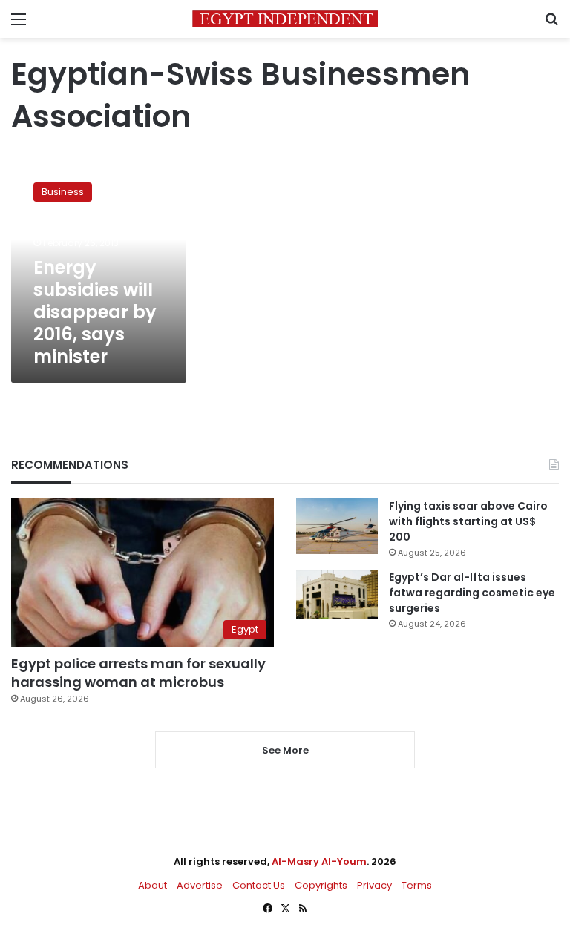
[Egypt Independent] (285, 18)
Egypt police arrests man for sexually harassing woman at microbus (138, 672)
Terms (417, 885)
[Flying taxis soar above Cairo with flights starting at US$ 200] (337, 526)
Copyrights (321, 885)
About (152, 885)
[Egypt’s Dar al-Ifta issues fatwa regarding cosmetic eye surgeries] (337, 594)
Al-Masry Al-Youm (319, 861)
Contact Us (258, 885)
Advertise (200, 885)
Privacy (374, 885)
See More (285, 750)
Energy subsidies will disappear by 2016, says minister (95, 312)
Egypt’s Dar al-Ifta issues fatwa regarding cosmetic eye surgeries (472, 593)
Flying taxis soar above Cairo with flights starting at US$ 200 (468, 521)
